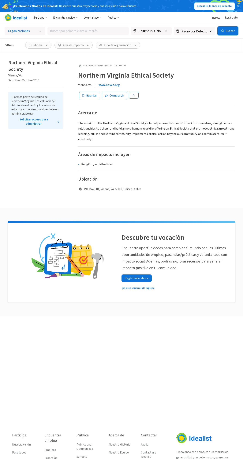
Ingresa (215, 18)
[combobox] (88, 31)
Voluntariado (91, 18)
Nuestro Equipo (119, 452)
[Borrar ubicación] (166, 30)
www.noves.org (109, 84)
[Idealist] (16, 17)
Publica (112, 18)
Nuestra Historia (119, 444)
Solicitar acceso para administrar (33, 121)
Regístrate (231, 18)
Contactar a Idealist (148, 454)
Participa (39, 18)
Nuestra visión (21, 444)
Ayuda (144, 444)
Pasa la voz (19, 452)
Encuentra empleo (64, 18)
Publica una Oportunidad (85, 446)
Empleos (50, 450)
